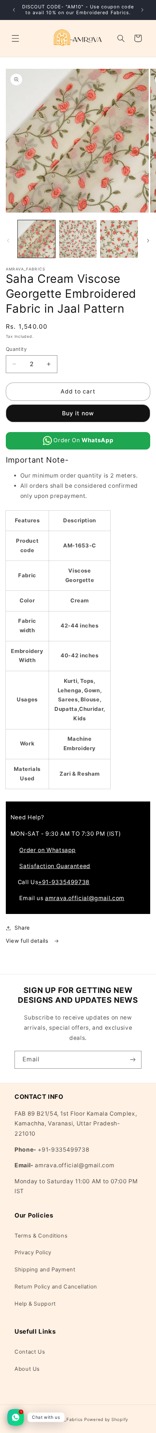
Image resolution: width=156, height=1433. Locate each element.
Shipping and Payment (45, 1269)
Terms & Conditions (41, 1235)
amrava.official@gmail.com (84, 898)
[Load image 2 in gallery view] (78, 239)
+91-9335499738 (64, 882)
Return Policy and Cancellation (56, 1286)
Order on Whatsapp (47, 850)
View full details (28, 941)
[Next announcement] (142, 10)
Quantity (16, 349)
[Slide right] (148, 241)
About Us (27, 1369)
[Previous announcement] (14, 10)
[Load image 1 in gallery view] (36, 239)
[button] (15, 38)
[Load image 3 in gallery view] (118, 239)
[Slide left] (8, 241)
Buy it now (78, 413)
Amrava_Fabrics (65, 1419)
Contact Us (30, 1352)
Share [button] (22, 928)
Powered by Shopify (106, 1419)
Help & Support (35, 1304)
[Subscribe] (132, 1060)
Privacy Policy (33, 1252)
